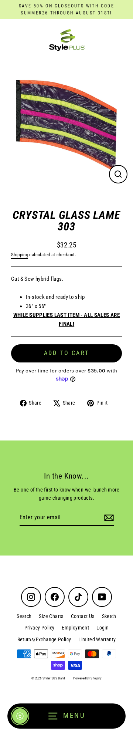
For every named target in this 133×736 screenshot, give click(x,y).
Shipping (19, 254)
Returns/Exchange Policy (44, 639)
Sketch (109, 616)
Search (24, 616)
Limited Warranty (97, 639)
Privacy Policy (39, 628)
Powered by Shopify (87, 678)
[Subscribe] (108, 518)
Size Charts (51, 616)
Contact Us (83, 616)
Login (102, 628)
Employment (75, 628)
